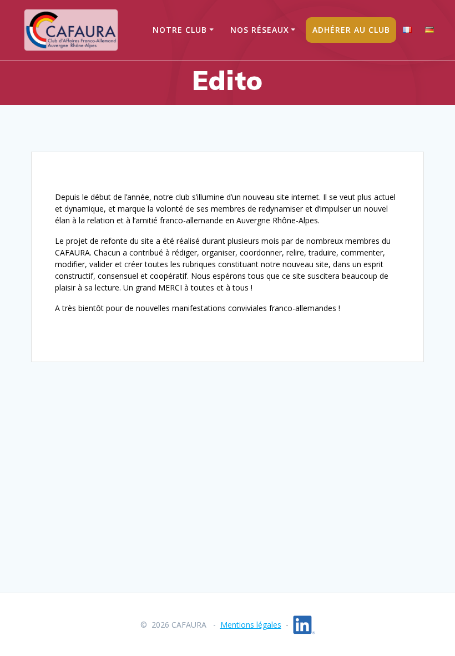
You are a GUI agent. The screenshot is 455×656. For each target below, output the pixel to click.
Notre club (180, 29)
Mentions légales (250, 624)
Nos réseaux (259, 29)
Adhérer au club (351, 29)
